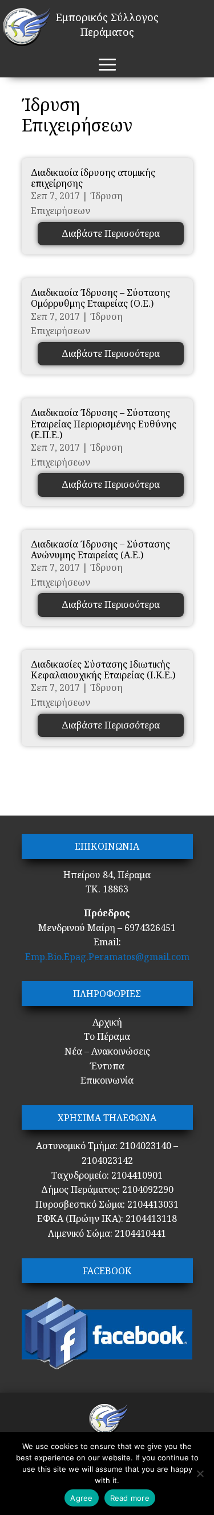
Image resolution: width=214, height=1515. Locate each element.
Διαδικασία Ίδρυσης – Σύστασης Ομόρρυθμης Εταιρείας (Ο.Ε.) (100, 298)
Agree (81, 1497)
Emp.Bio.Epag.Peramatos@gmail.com (107, 956)
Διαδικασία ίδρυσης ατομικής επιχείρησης (93, 178)
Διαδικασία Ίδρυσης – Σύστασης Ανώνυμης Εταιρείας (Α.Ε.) (100, 549)
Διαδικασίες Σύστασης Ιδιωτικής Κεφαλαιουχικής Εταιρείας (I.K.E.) (103, 669)
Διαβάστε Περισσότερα (111, 233)
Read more (130, 1497)
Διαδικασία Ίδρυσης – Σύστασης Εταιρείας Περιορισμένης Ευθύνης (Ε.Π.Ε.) (103, 423)
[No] (199, 1473)
